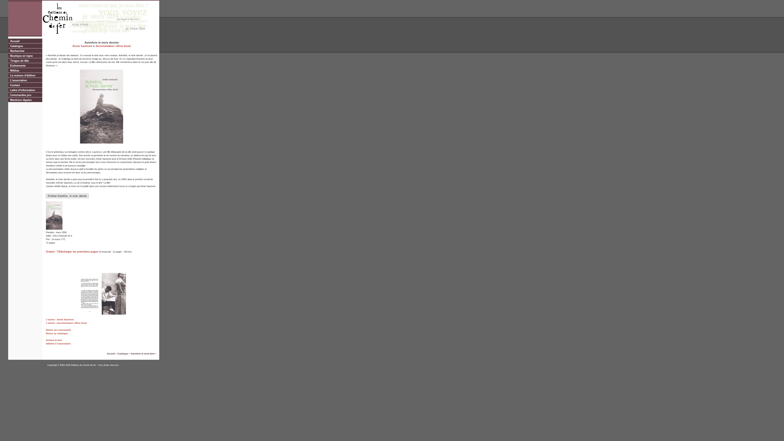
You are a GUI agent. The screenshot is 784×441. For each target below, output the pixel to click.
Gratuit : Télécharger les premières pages (72, 251)
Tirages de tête (19, 60)
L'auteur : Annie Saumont (60, 319)
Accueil (15, 41)
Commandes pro (20, 95)
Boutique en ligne (21, 55)
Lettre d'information (22, 90)
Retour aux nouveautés (58, 330)
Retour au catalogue (57, 333)
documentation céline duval (113, 46)
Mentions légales (21, 99)
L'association (18, 80)
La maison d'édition (22, 75)
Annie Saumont (82, 46)
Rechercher (17, 50)
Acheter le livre (54, 340)
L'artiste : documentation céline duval (66, 323)
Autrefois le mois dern (143, 353)
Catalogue (16, 46)
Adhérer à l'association (58, 343)
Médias (14, 70)
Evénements (18, 65)
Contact (15, 85)
